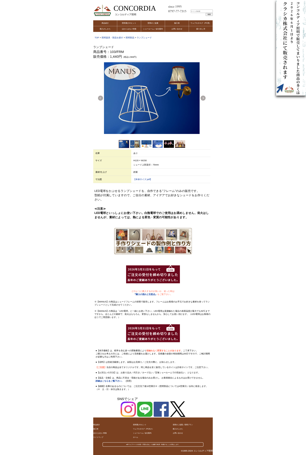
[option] (152, 98)
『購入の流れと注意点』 (145, 294)
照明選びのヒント (129, 23)
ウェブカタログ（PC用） (201, 23)
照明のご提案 (153, 23)
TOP (97, 37)
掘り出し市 (200, 29)
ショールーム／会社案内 (153, 29)
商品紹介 (105, 23)
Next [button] (203, 98)
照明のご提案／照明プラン (183, 425)
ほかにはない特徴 (129, 29)
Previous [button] (100, 98)
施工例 (177, 23)
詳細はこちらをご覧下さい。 (110, 381)
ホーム (135, 437)
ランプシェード (144, 37)
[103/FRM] (152, 98)
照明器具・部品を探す (112, 37)
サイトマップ (98, 437)
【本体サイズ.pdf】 (142, 179)
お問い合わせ (177, 29)
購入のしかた (105, 29)
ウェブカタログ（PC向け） (143, 429)
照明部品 (130, 37)
